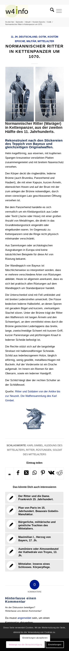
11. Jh (14, 36)
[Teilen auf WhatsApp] (34, 473)
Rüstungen (43, 450)
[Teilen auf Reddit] (60, 473)
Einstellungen (54, 644)
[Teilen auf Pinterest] (43, 473)
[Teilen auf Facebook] (18, 473)
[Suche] (51, 11)
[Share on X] (26, 473)
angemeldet (24, 617)
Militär (31, 41)
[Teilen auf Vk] (51, 473)
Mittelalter (46, 41)
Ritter (30, 450)
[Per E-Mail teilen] (9, 474)
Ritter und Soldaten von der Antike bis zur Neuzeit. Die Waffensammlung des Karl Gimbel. (32, 396)
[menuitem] (51, 11)
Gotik (42, 36)
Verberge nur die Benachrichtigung (25, 644)
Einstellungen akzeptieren (35, 638)
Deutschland (28, 36)
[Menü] (59, 11)
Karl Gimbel (35, 445)
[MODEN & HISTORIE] (28, 11)
